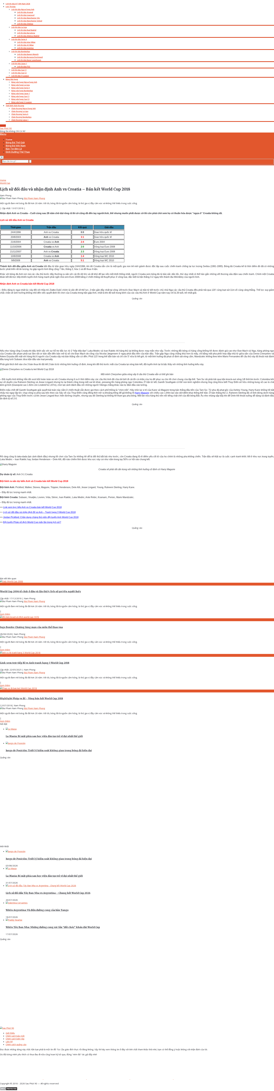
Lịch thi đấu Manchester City (28, 18)
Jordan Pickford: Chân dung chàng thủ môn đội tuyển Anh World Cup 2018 (40, 517)
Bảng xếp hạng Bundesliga (22, 90)
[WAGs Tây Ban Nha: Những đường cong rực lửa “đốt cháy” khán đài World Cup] (14, 919)
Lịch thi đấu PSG (23, 66)
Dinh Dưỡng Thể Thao (18, 151)
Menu (3, 134)
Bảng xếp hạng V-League (21, 102)
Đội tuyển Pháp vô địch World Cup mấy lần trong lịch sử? (32, 522)
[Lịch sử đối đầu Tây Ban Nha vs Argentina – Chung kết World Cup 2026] (41, 885)
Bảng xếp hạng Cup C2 (20, 99)
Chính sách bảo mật (15, 1035)
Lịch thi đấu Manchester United (29, 21)
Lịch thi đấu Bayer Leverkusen (29, 60)
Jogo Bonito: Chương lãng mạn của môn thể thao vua (31, 627)
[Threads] (65, 1078)
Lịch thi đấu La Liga (19, 27)
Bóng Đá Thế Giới (15, 142)
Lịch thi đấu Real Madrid (26, 30)
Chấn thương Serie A (19, 114)
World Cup (5, 183)
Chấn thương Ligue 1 (19, 120)
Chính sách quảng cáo (16, 1044)
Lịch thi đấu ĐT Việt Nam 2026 (18, 4)
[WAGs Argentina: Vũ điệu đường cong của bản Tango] (17, 902)
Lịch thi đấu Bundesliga (20, 51)
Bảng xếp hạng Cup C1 (20, 96)
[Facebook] (21, 1078)
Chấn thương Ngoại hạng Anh (23, 108)
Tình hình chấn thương (15, 105)
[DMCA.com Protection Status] (8, 1089)
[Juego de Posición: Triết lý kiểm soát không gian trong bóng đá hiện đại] (15, 743)
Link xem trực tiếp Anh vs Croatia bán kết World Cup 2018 (32, 507)
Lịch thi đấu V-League (20, 76)
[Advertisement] (137, 171)
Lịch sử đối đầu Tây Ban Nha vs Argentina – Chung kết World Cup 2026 (48, 892)
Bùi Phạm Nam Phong (34, 198)
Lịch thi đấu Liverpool (25, 15)
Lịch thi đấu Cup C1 (19, 70)
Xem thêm (5, 614)
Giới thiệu (10, 1033)
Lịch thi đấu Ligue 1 (19, 63)
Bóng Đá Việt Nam (16, 145)
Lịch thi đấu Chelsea (25, 24)
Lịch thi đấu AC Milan (25, 45)
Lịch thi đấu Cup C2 (19, 73)
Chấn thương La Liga (19, 111)
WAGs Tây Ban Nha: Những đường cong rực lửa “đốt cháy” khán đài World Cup (53, 927)
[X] (108, 1078)
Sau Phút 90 (6, 128)
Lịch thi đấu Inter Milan (26, 42)
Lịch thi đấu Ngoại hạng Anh (22, 9)
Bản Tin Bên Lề (14, 148)
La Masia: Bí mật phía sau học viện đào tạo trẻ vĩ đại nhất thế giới (44, 736)
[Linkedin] (195, 1078)
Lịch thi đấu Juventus (25, 48)
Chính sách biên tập (15, 1038)
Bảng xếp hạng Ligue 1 (20, 93)
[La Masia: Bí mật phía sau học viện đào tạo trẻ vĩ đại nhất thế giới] (11, 728)
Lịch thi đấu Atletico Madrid (28, 36)
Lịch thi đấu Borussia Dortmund (30, 57)
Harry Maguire (142, 393)
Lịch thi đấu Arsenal (25, 12)
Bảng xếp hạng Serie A (20, 88)
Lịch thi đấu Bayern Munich (28, 54)
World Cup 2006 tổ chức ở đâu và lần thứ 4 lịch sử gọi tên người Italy (40, 591)
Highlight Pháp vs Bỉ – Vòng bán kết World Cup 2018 (31, 698)
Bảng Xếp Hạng (12, 79)
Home (9, 139)
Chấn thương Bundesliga (21, 117)
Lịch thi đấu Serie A (19, 39)
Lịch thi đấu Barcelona (26, 33)
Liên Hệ (3, 125)
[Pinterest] (152, 1078)
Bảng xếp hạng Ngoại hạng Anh (24, 82)
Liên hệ (9, 1041)
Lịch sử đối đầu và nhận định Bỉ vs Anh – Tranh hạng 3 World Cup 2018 (39, 512)
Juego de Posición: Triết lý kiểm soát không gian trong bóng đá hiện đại (49, 750)
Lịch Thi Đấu (11, 6)
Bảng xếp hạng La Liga (20, 85)
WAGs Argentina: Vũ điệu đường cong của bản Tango (37, 910)
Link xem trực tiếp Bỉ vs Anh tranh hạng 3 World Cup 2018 (34, 662)
